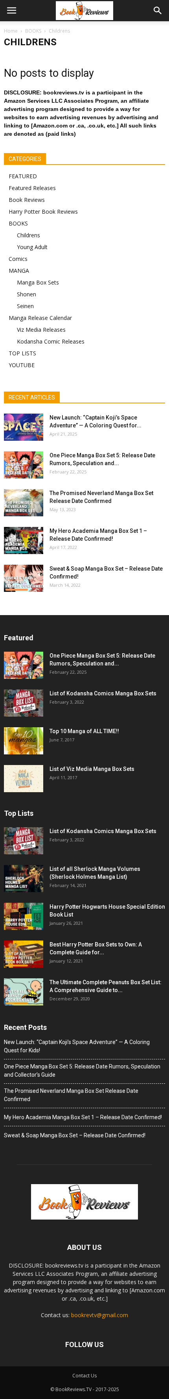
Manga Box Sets (38, 282)
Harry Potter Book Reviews (43, 211)
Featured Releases (32, 188)
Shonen (26, 294)
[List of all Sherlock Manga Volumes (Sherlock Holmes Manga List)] (23, 878)
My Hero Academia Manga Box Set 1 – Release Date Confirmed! (83, 1117)
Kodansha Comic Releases (50, 341)
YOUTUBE (22, 365)
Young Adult (32, 247)
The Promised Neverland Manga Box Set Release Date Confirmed (71, 1095)
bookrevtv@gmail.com (99, 1315)
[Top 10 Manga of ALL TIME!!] (23, 740)
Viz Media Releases (41, 329)
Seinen (25, 306)
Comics (18, 258)
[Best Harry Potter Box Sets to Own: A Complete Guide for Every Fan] (23, 954)
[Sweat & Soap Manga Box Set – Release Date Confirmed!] (23, 578)
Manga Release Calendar (40, 318)
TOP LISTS (22, 353)
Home (11, 31)
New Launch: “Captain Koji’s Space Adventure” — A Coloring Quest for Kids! (77, 1046)
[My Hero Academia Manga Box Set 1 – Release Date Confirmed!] (23, 540)
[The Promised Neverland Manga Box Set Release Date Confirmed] (23, 502)
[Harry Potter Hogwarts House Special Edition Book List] (23, 916)
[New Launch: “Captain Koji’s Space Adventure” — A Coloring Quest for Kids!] (23, 427)
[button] (158, 10)
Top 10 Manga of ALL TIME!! (84, 731)
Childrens (28, 235)
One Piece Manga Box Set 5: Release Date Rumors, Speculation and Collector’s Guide (82, 1070)
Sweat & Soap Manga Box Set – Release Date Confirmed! (74, 1135)
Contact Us (84, 1375)
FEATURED (23, 176)
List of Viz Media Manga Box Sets (92, 769)
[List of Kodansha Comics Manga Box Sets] (23, 703)
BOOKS (18, 223)
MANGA (19, 270)
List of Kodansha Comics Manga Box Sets (103, 693)
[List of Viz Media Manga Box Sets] (23, 778)
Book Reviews (27, 199)
